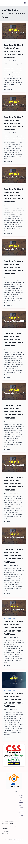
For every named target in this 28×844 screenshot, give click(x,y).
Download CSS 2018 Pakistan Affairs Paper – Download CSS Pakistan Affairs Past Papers (13, 195)
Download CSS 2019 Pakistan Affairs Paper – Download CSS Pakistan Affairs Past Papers (13, 267)
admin (6, 60)
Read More (8, 89)
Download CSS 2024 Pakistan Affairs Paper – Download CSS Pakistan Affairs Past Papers (13, 627)
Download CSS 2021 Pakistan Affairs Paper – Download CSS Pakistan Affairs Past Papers (13, 411)
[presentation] (14, 31)
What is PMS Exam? (7, 823)
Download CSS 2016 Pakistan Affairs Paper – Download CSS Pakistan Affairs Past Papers (13, 51)
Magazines (5, 828)
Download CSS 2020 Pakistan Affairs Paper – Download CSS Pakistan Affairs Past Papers (13, 339)
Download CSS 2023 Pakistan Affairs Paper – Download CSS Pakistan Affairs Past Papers (13, 555)
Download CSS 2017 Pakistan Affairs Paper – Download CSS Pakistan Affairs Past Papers (13, 123)
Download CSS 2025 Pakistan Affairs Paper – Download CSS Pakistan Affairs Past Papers (13, 699)
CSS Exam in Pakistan (8, 821)
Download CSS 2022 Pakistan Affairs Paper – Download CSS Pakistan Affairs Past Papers (13, 483)
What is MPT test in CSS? (9, 826)
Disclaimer (5, 833)
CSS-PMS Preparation (9, 41)
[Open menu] (24, 3)
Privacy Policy (6, 831)
